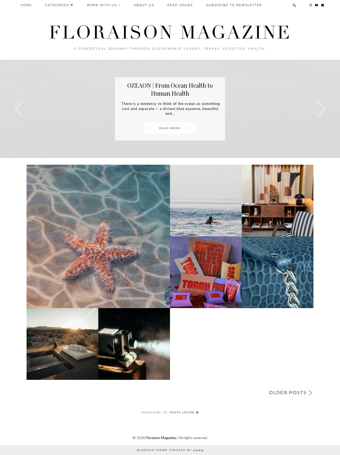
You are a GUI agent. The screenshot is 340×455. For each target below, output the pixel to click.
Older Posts (288, 392)
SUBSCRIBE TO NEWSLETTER (234, 5)
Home (26, 5)
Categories (57, 5)
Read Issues (180, 5)
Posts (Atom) (183, 412)
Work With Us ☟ (104, 5)
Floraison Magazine (161, 438)
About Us (144, 5)
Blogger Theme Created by (170, 450)
